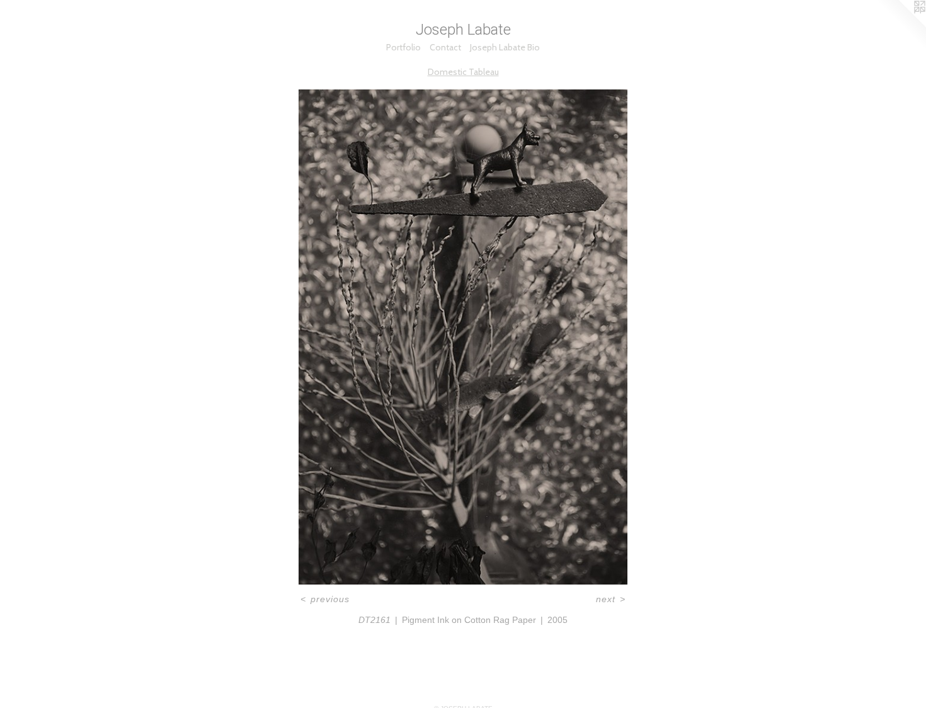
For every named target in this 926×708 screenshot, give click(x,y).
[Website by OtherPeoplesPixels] (901, 25)
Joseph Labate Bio (505, 47)
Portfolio (403, 47)
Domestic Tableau (463, 71)
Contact (445, 47)
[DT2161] (463, 337)
